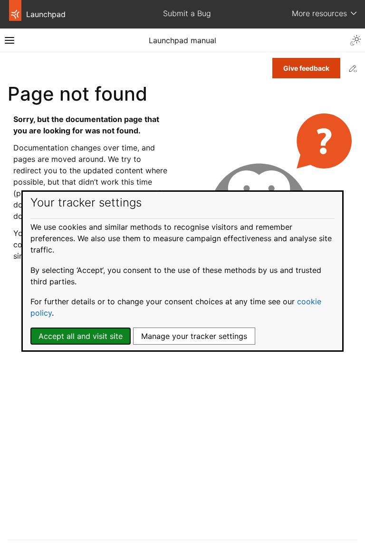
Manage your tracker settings (194, 336)
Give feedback (306, 68)
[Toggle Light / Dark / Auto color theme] (355, 40)
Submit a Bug (187, 13)
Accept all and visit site (80, 336)
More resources (319, 13)
